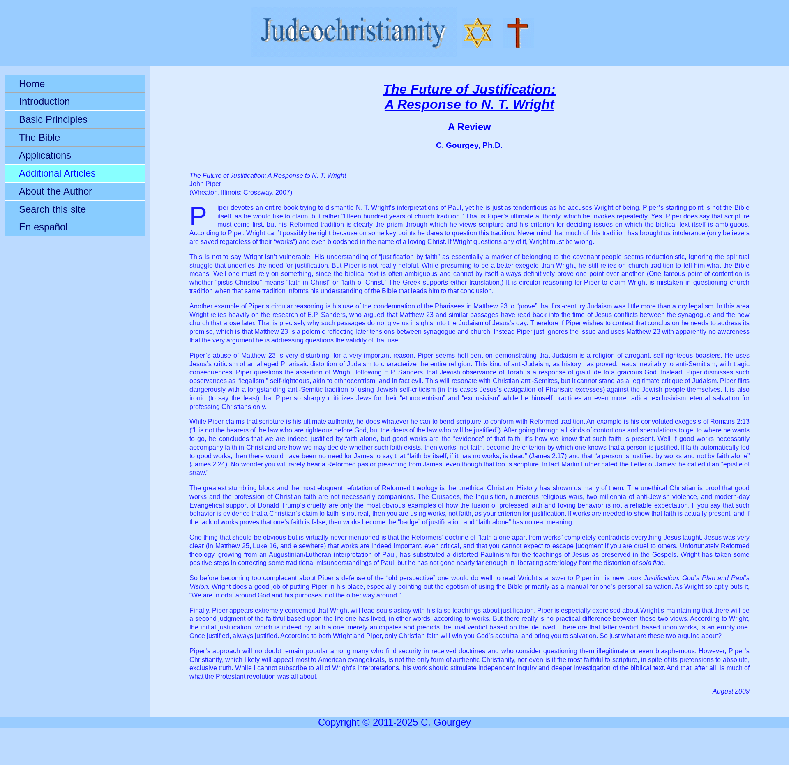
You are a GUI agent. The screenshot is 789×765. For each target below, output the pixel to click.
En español (43, 226)
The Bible (39, 137)
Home (32, 83)
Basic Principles (53, 119)
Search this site (52, 209)
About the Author (55, 191)
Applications (45, 155)
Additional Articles (57, 173)
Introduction (44, 101)
